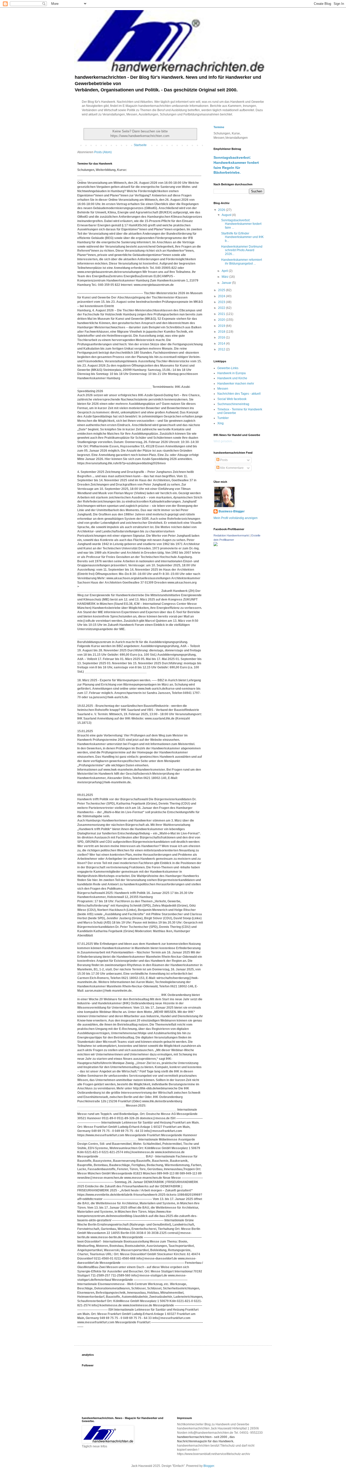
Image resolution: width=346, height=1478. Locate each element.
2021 (222, 314)
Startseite (140, 145)
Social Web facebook (231, 399)
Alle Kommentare (231, 468)
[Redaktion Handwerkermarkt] (216, 545)
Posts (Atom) (103, 152)
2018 (222, 331)
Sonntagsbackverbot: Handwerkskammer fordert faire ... (241, 223)
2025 (222, 290)
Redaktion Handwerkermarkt (231, 535)
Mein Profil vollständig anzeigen (236, 518)
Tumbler (223, 418)
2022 (222, 308)
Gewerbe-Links (227, 368)
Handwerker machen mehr (235, 383)
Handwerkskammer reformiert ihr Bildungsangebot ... (241, 261)
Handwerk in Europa (231, 373)
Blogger (208, 1466)
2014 (222, 343)
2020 (222, 320)
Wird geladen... (224, 441)
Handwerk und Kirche (232, 378)
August (227, 215)
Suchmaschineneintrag (233, 404)
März (225, 276)
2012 (222, 349)
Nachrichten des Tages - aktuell (239, 393)
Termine (219, 127)
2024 (222, 296)
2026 (222, 210)
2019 (222, 326)
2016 (222, 337)
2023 (222, 302)
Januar (227, 283)
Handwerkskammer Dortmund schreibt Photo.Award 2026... (241, 250)
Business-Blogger (232, 511)
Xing (220, 423)
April (225, 271)
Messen (222, 388)
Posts (223, 460)
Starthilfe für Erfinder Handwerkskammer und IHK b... (242, 237)
